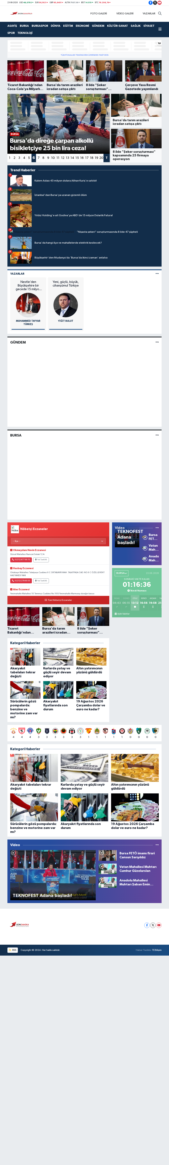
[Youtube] (159, 925)
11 (57, 158)
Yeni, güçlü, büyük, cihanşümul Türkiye (66, 283)
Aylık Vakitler (123, 614)
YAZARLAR (149, 13)
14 (72, 158)
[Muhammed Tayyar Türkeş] (28, 305)
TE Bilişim (157, 950)
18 (91, 158)
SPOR (11, 33)
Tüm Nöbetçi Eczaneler (60, 600)
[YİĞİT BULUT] (65, 305)
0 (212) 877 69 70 (22, 560)
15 (77, 158)
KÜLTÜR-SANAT (117, 25)
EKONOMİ (82, 25)
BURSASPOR (40, 25)
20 (101, 158)
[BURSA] (157, 435)
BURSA (24, 25)
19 (96, 158)
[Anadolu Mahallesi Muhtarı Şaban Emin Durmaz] (144, 558)
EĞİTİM (68, 25)
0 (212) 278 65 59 (22, 581)
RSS (14, 950)
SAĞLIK (136, 25)
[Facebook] (147, 925)
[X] (153, 925)
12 (62, 158)
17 (87, 158)
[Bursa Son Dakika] (21, 13)
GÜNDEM (98, 25)
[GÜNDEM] (157, 342)
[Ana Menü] (160, 29)
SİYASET (148, 25)
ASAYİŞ (12, 25)
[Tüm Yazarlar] (157, 273)
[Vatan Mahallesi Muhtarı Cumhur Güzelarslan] (144, 547)
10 (53, 158)
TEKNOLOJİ (25, 33)
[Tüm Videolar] (157, 528)
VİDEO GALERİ (125, 13)
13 (67, 158)
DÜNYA (55, 25)
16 (82, 158)
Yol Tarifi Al (42, 560)
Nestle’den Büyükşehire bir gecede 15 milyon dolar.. (28, 285)
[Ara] (160, 14)
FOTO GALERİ (98, 13)
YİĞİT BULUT (65, 321)
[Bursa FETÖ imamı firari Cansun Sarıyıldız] (144, 536)
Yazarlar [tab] (17, 273)
